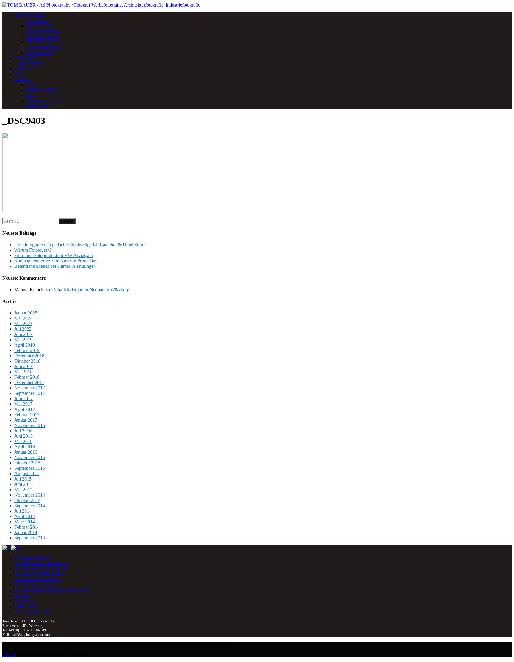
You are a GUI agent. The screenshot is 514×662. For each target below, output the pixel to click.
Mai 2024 (23, 318)
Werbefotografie (29, 15)
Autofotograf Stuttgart (35, 584)
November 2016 (29, 425)
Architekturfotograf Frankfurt (41, 563)
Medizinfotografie (43, 36)
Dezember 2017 (29, 382)
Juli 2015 (23, 478)
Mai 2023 (23, 323)
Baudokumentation (44, 47)
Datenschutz (37, 106)
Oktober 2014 (27, 500)
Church (9, 654)
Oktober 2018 (27, 361)
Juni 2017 (23, 398)
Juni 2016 (23, 436)
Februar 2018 (27, 377)
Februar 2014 (27, 527)
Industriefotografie (43, 31)
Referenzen (25, 68)
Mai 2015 (23, 489)
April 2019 (24, 345)
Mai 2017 (23, 403)
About (32, 84)
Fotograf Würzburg (32, 558)
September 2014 (29, 505)
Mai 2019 (23, 339)
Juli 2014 (23, 511)
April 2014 (24, 516)
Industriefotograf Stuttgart (38, 579)
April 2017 (24, 409)
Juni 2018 (23, 366)
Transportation (39, 52)
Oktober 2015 (27, 462)
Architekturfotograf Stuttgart (41, 568)
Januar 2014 (25, 532)
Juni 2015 (23, 484)
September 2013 (29, 537)
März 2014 (24, 521)
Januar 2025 (25, 312)
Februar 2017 (27, 414)
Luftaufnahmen (28, 63)
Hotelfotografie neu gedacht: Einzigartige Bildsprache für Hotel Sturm (80, 244)
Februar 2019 (27, 350)
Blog (18, 73)
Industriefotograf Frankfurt (39, 574)
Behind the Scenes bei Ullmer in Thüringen (55, 266)
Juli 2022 (23, 328)
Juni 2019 (23, 334)
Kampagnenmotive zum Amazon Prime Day (56, 260)
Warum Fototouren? (33, 250)
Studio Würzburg (42, 90)
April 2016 (24, 446)
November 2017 (29, 387)
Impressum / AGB (43, 100)
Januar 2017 (25, 419)
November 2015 (29, 457)
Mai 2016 (23, 441)
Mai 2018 (23, 371)
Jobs (30, 95)
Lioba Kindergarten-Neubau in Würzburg (90, 289)
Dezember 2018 (29, 355)
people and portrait (31, 611)
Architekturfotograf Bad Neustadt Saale (51, 590)
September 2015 (29, 468)
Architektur (37, 20)
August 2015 (26, 473)
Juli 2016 (23, 430)
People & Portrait (42, 41)
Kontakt (21, 79)
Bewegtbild (25, 57)
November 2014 (29, 494)
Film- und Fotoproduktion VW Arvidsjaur (53, 255)
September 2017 (29, 393)
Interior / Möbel (41, 25)
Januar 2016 (25, 452)
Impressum (24, 600)
